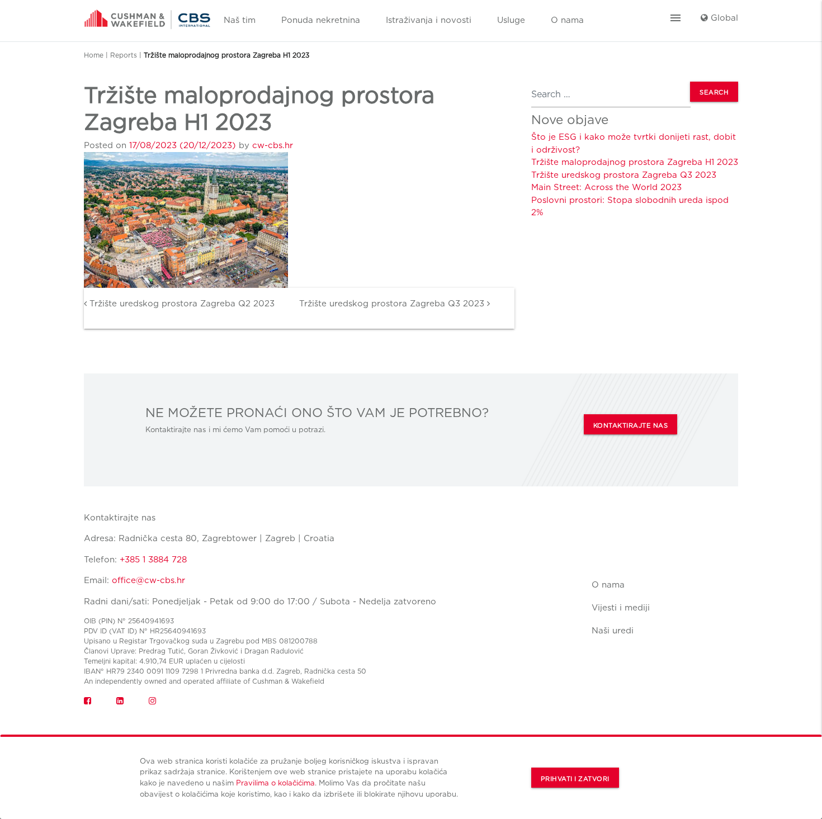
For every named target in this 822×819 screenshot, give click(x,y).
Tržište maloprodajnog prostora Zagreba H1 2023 (634, 162)
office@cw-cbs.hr (148, 580)
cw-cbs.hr (272, 145)
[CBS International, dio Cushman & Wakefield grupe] (147, 15)
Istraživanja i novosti (428, 20)
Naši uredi (613, 631)
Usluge (511, 20)
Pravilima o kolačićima (275, 782)
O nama (567, 20)
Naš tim (240, 20)
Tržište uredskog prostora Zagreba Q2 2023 (181, 304)
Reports (123, 55)
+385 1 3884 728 (153, 560)
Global (723, 18)
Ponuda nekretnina (320, 20)
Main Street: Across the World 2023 (606, 187)
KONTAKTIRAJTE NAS (630, 425)
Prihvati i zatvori (575, 779)
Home (93, 55)
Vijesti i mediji (621, 608)
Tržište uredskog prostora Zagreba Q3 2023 (393, 304)
